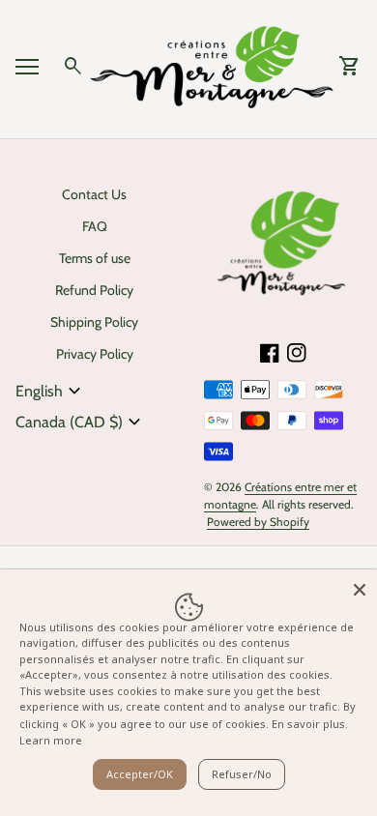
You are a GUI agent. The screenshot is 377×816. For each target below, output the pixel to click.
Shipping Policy (94, 322)
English (50, 391)
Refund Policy (94, 290)
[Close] (359, 587)
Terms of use (94, 258)
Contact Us (94, 194)
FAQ (94, 226)
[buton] (50, 391)
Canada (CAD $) (80, 422)
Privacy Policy (94, 354)
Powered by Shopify (258, 521)
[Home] (211, 65)
